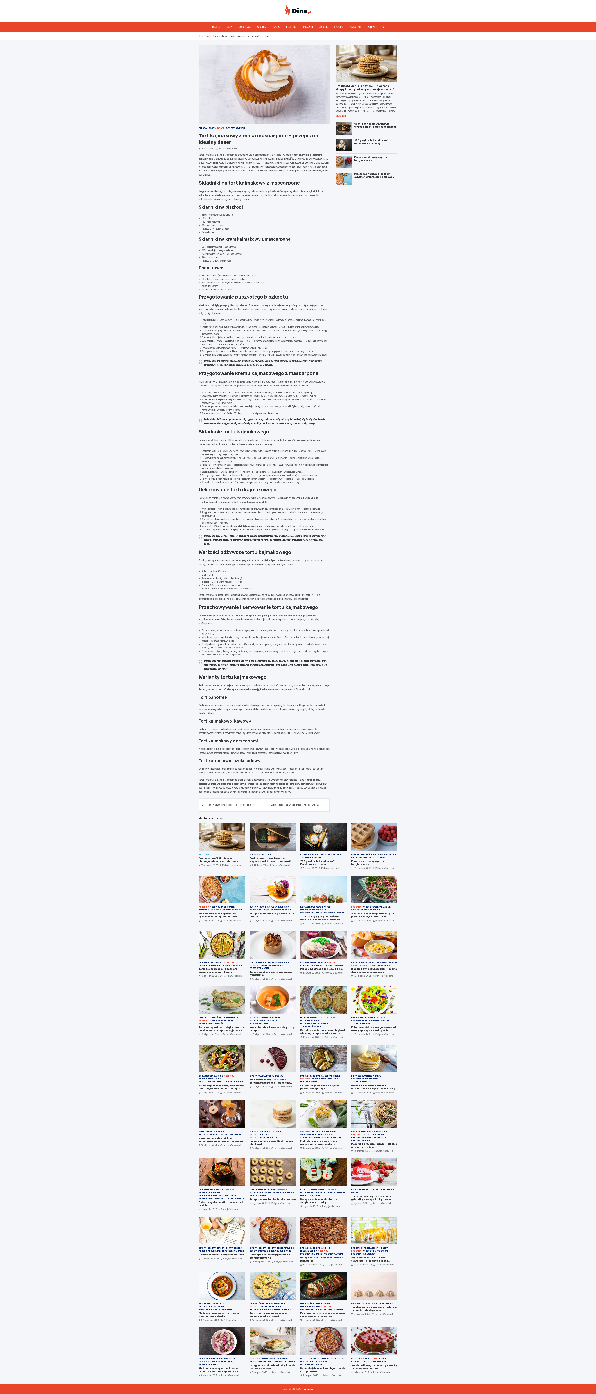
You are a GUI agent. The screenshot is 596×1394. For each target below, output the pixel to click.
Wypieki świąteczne (311, 1196)
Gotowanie (245, 27)
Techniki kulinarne (310, 857)
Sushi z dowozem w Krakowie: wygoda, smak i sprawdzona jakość (375, 125)
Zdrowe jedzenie (259, 1023)
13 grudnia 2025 (362, 1151)
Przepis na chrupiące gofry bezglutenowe (370, 159)
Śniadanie (216, 910)
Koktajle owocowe (310, 907)
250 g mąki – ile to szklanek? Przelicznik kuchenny (371, 142)
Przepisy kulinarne (311, 913)
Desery (216, 27)
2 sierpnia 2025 (310, 1375)
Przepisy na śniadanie (222, 907)
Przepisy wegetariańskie (377, 907)
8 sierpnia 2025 (209, 1375)
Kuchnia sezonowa (387, 962)
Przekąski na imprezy (376, 1248)
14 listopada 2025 (261, 1261)
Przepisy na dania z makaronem (368, 1137)
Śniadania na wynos (311, 1134)
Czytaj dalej (341, 116)
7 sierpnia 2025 (260, 1372)
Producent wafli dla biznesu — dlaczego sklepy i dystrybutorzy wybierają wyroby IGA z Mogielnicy (366, 89)
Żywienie (338, 27)
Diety (230, 27)
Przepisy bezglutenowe (371, 857)
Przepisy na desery (283, 1192)
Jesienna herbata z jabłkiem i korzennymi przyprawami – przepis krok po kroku (220, 1141)
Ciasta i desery (359, 1190)
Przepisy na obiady (260, 1309)
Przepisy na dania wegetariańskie (218, 1196)
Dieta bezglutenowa (384, 854)
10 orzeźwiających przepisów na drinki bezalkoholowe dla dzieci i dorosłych (320, 919)
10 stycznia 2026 (362, 868)
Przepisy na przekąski (375, 1251)
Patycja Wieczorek (228, 148)
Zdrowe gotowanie (361, 1082)
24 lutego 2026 (260, 865)
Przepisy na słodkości (363, 1254)
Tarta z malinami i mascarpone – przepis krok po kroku (231, 805)
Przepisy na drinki (333, 913)
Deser (221, 128)
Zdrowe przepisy (232, 910)
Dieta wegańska (309, 1017)
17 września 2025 (261, 1320)
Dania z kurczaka (275, 1303)
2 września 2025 (362, 1314)
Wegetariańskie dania (211, 1082)
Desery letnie (359, 1362)
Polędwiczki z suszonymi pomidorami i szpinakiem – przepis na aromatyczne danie (322, 1316)
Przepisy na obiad (281, 910)
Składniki (308, 27)
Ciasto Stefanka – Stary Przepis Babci (221, 1254)
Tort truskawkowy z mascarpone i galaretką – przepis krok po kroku (371, 1198)
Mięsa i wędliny (308, 1251)
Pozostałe (356, 27)
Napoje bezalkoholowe (313, 910)
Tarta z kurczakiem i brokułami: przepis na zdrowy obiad (268, 1315)
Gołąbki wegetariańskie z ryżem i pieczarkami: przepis (320, 1087)
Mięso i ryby (205, 1303)
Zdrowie (323, 27)
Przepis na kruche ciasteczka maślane (273, 1199)
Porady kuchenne (322, 854)
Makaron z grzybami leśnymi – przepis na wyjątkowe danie (374, 1145)
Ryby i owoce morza (209, 1309)
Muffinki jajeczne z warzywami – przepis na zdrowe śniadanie (319, 1142)
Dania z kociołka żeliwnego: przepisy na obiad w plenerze (296, 805)
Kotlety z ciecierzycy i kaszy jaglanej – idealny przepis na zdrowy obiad (322, 1032)
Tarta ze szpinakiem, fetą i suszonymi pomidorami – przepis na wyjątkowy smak (222, 1030)
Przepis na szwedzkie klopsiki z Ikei (321, 968)
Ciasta (253, 962)
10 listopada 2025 (363, 1264)
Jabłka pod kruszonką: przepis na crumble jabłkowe (270, 1256)
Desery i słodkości (361, 854)
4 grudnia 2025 (310, 1206)
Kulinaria (305, 854)
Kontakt (372, 27)
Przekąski (357, 1248)
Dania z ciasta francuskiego (274, 962)
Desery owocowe (259, 1251)
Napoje (276, 27)
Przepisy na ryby (208, 1365)
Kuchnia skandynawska (313, 962)
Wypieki (240, 128)
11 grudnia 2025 (209, 1209)
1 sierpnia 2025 (361, 1372)
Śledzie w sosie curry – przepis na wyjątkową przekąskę (219, 1315)
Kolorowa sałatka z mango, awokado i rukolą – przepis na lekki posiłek (373, 1029)
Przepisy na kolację (221, 1021)
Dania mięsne (323, 1248)
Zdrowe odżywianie (310, 1026)
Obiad (354, 965)
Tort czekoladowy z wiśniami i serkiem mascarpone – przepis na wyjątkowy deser (270, 1082)
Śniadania (204, 910)
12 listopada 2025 (312, 1264)
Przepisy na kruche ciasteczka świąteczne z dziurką (318, 1201)
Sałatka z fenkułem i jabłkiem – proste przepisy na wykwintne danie (374, 915)
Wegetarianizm (308, 1082)
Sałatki (355, 910)
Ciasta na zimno (360, 1359)
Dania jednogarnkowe (363, 962)
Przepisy (291, 27)
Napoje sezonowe (208, 1134)
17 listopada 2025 (210, 1258)
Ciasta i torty (207, 128)
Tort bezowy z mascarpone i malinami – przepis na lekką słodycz (374, 1309)
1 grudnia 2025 (361, 1203)
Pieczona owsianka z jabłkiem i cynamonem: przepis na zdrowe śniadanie (373, 177)
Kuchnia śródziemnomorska (222, 1017)
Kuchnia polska (268, 907)
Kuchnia (261, 27)
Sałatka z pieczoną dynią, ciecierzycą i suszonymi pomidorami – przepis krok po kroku (221, 1088)
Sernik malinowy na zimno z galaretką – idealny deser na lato (374, 1367)
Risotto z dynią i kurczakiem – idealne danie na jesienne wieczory (374, 970)
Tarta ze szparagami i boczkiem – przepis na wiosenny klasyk (219, 970)
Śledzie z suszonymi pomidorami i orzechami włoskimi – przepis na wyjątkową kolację (219, 1371)
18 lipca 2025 (208, 148)
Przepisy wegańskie (210, 1079)
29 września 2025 (210, 1320)
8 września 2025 (311, 1320)
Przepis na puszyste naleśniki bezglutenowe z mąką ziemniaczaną (373, 1087)
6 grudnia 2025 (259, 1203)
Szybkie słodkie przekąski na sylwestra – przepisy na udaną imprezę (369, 1260)
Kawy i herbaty (207, 1131)
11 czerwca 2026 (209, 865)
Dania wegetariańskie (211, 962)
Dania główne (307, 1076)
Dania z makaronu (377, 1131)
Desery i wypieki (267, 1190)
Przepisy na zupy (270, 1017)
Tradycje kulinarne (233, 1251)
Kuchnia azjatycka (260, 854)
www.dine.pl (307, 1389)
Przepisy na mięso (260, 910)
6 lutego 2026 (310, 868)
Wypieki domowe (258, 1196)
